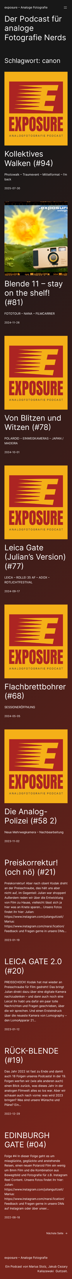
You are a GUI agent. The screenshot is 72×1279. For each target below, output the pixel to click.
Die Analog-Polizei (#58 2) (30, 816)
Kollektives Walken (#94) (28, 158)
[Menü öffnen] (65, 7)
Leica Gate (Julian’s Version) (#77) (35, 557)
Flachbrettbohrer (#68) (35, 691)
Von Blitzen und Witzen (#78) (32, 422)
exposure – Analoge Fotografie (25, 7)
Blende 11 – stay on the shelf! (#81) (33, 293)
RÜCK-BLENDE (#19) (31, 1055)
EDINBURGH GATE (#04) (27, 1140)
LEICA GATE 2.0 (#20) (33, 966)
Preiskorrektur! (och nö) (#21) (31, 867)
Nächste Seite (57, 1233)
